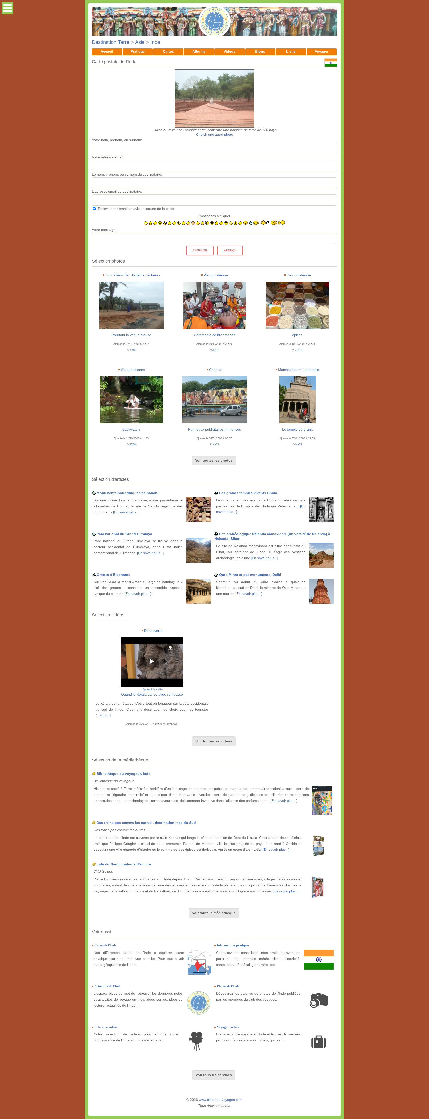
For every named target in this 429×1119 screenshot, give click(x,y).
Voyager (321, 51)
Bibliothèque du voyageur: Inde (123, 774)
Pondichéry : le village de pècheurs (132, 275)
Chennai (215, 370)
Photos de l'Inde (228, 986)
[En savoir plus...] (126, 512)
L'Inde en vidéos (105, 1027)
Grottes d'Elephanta (113, 575)
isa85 (133, 349)
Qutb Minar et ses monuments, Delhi (250, 575)
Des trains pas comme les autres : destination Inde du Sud (146, 823)
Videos (229, 51)
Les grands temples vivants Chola (248, 493)
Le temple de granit (297, 429)
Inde (155, 42)
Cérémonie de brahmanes (214, 335)
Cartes (168, 51)
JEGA (215, 349)
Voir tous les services (214, 1075)
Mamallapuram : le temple (298, 370)
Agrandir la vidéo (153, 689)
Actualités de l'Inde (107, 986)
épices (297, 335)
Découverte (153, 631)
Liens (291, 51)
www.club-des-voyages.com (221, 1100)
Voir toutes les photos (214, 460)
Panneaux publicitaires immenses (214, 429)
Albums (198, 51)
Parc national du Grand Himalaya (124, 534)
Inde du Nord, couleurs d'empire (124, 864)
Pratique (138, 51)
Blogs (260, 51)
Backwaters (131, 429)
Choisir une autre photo (214, 134)
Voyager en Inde (228, 1027)
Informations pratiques (233, 945)
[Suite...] (104, 715)
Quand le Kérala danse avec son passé (152, 694)
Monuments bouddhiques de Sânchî (127, 493)
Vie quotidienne (216, 275)
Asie (139, 42)
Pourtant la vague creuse (131, 335)
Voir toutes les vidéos (213, 741)
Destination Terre (110, 42)
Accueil (107, 51)
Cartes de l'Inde (105, 945)
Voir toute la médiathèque (214, 913)
